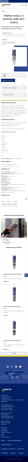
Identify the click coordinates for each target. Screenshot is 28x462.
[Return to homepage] (7, 5)
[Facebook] (12, 367)
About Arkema (4, 430)
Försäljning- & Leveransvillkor (8, 448)
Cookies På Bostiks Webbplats (14, 440)
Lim (6, 243)
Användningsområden (6, 405)
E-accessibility (4, 453)
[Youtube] (16, 367)
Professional (4, 1)
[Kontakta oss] (7, 392)
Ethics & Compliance (6, 432)
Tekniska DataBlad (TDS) (7, 417)
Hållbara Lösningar (6, 422)
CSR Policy (3, 424)
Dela (25, 10)
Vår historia (4, 429)
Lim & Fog (5, 239)
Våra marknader (5, 437)
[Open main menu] (26, 5)
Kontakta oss (13, 453)
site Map (3, 440)
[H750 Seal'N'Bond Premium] (14, 335)
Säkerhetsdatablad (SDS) (7, 416)
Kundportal (21, 453)
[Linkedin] (8, 367)
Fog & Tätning (6, 242)
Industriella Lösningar (6, 408)
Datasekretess (20, 448)
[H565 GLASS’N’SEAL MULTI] (14, 301)
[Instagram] (20, 367)
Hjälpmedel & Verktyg (6, 413)
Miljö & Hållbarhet (5, 421)
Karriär (3, 434)
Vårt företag (4, 427)
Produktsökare (4, 414)
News (2, 435)
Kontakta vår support (8, 80)
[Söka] (22, 5)
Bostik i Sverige (14, 377)
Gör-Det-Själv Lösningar (7, 409)
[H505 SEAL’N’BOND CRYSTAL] (14, 268)
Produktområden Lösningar (8, 406)
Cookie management (6, 444)
